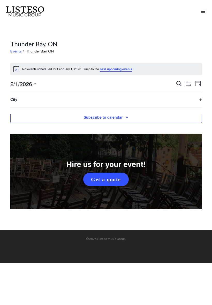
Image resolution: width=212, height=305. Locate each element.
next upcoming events (116, 69)
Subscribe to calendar (103, 117)
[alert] (106, 69)
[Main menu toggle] (203, 11)
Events (16, 51)
